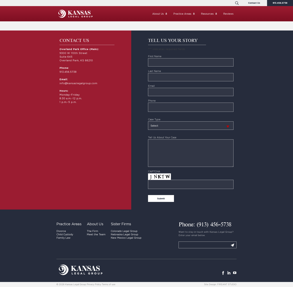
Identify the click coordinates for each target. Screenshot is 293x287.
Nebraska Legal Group (124, 234)
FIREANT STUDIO (227, 284)
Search (237, 3)
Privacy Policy (94, 284)
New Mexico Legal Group (126, 237)
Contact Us (254, 3)
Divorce (61, 231)
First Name (154, 56)
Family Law (63, 237)
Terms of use (108, 284)
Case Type (154, 119)
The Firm (92, 231)
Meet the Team (96, 234)
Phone (152, 100)
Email (151, 85)
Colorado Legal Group (124, 231)
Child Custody (64, 234)
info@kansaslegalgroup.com (78, 83)
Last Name (154, 71)
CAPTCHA (154, 171)
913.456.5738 (280, 3)
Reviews (228, 13)
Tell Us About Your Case (162, 137)
